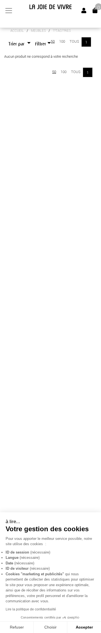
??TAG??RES (62, 31)
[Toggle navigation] (8, 10)
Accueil (17, 31)
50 (53, 41)
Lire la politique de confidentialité (31, 609)
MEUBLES (38, 31)
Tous (74, 41)
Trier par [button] (17, 44)
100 (62, 41)
